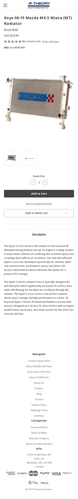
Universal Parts (39, 427)
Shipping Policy (39, 410)
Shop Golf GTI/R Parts (39, 371)
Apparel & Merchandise (39, 443)
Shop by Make (39, 432)
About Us (39, 383)
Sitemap (39, 415)
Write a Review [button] (50, 41)
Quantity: (39, 176)
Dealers (39, 388)
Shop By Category (39, 438)
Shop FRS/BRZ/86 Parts (39, 366)
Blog (39, 394)
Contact (39, 399)
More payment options (39, 203)
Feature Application (39, 360)
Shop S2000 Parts (39, 377)
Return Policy (39, 405)
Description (39, 234)
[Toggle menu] (5, 5)
